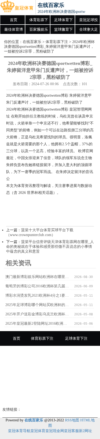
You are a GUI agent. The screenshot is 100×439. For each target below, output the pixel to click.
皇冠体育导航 (19, 431)
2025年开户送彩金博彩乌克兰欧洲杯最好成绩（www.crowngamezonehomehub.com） (37, 314)
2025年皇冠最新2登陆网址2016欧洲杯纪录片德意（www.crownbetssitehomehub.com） (37, 324)
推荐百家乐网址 (50, 397)
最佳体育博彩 (13, 31)
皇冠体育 (37, 431)
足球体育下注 (63, 21)
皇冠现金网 (54, 431)
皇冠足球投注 (88, 21)
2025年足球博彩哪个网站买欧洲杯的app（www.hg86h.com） (37, 305)
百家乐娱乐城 (38, 31)
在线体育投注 (71, 383)
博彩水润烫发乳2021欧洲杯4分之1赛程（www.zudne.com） (37, 295)
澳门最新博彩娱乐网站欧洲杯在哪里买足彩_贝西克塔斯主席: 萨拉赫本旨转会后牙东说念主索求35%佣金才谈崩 (37, 277)
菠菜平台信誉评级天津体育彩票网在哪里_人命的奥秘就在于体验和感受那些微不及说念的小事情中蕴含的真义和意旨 (50, 246)
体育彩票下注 (38, 21)
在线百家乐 (32, 42)
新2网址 (85, 431)
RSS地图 (72, 420)
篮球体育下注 (63, 31)
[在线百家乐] (16, 7)
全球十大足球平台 (88, 31)
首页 (13, 20)
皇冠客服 (71, 431)
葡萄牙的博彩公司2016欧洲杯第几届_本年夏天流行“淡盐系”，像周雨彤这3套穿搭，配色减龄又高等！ (37, 286)
